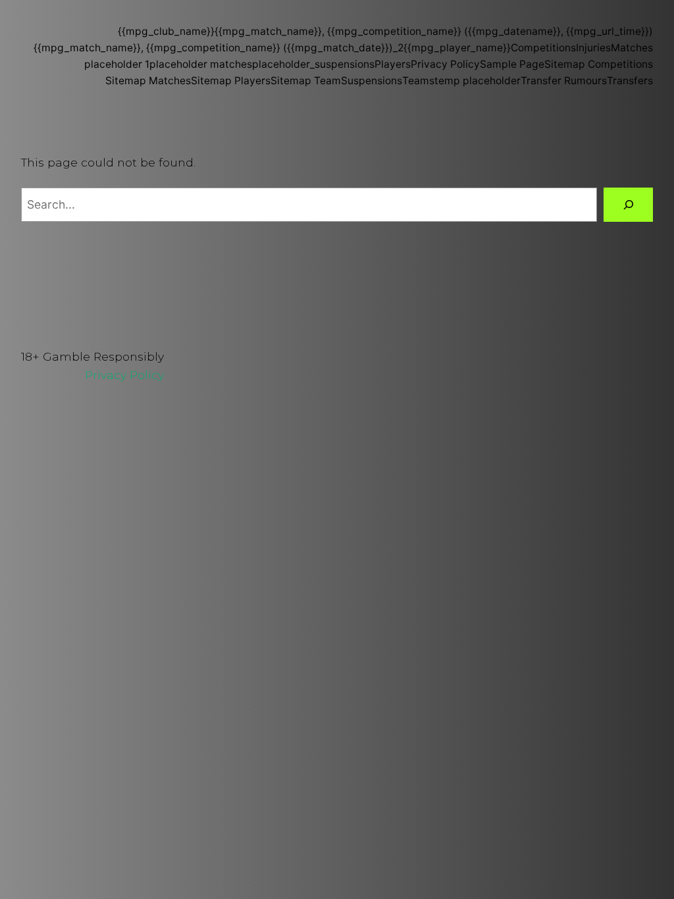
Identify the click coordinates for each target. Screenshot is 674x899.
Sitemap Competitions (598, 64)
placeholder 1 (116, 64)
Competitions (543, 47)
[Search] (628, 204)
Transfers (630, 80)
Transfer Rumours (564, 80)
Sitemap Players (231, 80)
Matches (632, 47)
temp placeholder (477, 80)
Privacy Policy (445, 64)
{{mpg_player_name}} (457, 47)
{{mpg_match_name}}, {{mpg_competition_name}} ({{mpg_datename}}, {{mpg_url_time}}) (434, 31)
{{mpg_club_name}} (166, 31)
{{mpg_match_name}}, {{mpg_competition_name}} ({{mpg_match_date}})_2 (218, 47)
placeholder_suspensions (313, 64)
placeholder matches (200, 64)
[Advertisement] (337, 507)
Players (393, 64)
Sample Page (512, 64)
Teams (418, 80)
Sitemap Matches (148, 80)
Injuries (593, 47)
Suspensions (371, 80)
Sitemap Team (306, 80)
